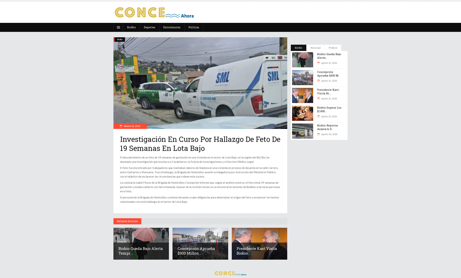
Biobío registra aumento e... (327, 127)
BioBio (120, 39)
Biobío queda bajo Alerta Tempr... (140, 251)
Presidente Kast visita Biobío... (257, 251)
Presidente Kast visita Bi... (328, 91)
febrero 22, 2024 (131, 126)
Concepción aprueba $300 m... (328, 73)
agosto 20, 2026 (329, 134)
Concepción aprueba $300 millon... (196, 251)
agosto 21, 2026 (329, 62)
